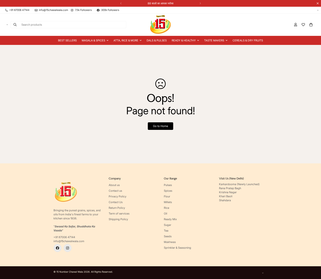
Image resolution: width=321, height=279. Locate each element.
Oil (165, 213)
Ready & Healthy (184, 40)
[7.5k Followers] (68, 248)
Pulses (168, 185)
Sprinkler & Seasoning (177, 247)
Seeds (168, 236)
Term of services (119, 213)
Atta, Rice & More (126, 40)
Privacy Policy (117, 196)
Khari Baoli (225, 196)
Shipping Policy (118, 219)
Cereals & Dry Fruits (248, 40)
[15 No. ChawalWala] (160, 25)
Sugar (167, 225)
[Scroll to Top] (314, 261)
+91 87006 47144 (64, 237)
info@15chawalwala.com (69, 241)
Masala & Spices (93, 40)
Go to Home (160, 126)
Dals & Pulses (157, 40)
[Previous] (121, 3)
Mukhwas (170, 242)
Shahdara (225, 200)
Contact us (115, 190)
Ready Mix (170, 219)
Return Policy (117, 207)
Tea (166, 230)
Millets (168, 202)
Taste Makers (214, 40)
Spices (168, 190)
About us (114, 185)
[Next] (200, 3)
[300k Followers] (58, 248)
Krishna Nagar (228, 192)
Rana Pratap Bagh (230, 188)
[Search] (15, 24)
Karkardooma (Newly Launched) (239, 184)
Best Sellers (67, 40)
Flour (167, 196)
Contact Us (116, 202)
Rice (166, 207)
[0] (311, 24)
